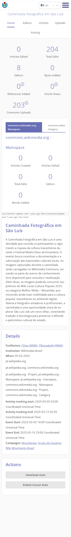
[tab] (24, 127)
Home (11, 23)
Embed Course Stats (35, 485)
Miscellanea (29, 443)
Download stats (35, 475)
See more (24, 217)
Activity (35, 32)
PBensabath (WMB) (51, 345)
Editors (27, 23)
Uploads (60, 23)
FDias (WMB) (29, 345)
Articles (43, 23)
